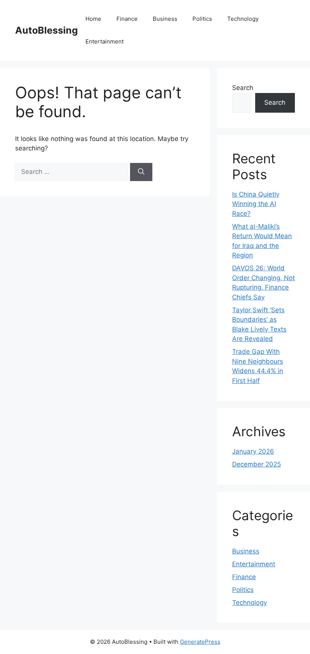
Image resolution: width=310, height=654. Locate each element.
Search (242, 87)
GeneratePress (200, 641)
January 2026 (253, 451)
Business (165, 18)
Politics (202, 18)
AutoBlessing (46, 30)
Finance (127, 18)
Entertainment (104, 41)
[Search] (141, 172)
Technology (243, 18)
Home (93, 18)
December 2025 (256, 464)
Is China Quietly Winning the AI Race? (255, 204)
